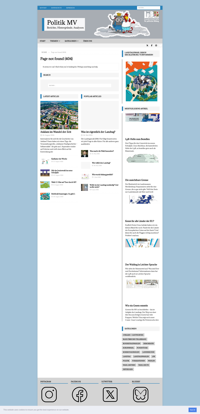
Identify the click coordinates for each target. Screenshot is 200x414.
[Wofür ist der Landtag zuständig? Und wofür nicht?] (84, 187)
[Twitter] (147, 45)
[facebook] (152, 45)
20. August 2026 (58, 196)
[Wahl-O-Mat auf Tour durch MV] (45, 184)
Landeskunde (148, 352)
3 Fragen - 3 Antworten (133, 335)
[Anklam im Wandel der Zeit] (59, 115)
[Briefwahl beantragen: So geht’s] (45, 196)
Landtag (127, 356)
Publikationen (138, 361)
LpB (153, 356)
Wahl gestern (129, 365)
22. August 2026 (58, 175)
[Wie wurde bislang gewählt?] (85, 176)
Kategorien (71, 41)
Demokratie (148, 343)
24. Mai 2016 (87, 135)
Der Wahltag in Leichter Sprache (141, 264)
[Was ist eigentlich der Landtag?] (100, 115)
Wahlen (151, 361)
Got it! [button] (192, 410)
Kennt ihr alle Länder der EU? (139, 221)
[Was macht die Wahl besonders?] (84, 153)
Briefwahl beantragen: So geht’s (63, 194)
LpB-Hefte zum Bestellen (137, 139)
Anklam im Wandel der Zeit (55, 131)
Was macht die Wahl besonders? (102, 151)
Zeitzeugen (128, 369)
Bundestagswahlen (131, 343)
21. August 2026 (58, 185)
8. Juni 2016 (95, 190)
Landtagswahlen (141, 356)
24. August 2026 (48, 135)
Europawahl (128, 348)
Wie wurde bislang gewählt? (102, 174)
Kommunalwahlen (131, 352)
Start (42, 41)
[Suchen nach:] (148, 7)
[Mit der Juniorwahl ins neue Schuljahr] (45, 172)
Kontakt (43, 8)
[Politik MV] (100, 37)
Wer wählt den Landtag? (101, 163)
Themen (54, 41)
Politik (126, 361)
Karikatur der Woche (59, 159)
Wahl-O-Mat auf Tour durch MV (63, 182)
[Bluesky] (160, 45)
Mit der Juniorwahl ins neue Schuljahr (61, 171)
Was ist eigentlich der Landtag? (98, 131)
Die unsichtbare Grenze (136, 180)
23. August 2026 (58, 161)
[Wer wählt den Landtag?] (85, 165)
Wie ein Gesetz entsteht (136, 305)
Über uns (87, 41)
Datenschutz (56, 8)
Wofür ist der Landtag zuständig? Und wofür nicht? (104, 186)
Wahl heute (143, 365)
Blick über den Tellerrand (134, 339)
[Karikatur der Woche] (45, 161)
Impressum (70, 8)
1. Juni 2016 (97, 177)
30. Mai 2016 (98, 165)
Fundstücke (142, 348)
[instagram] (156, 45)
